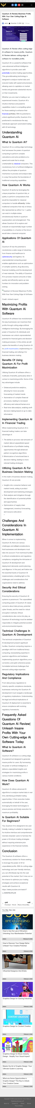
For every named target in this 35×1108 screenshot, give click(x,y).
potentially (6, 73)
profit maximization (12, 349)
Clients (22, 1103)
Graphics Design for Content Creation (17, 1026)
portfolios (9, 114)
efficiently (21, 203)
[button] (31, 5)
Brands (29, 1103)
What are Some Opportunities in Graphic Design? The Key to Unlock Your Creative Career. (16, 1081)
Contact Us (15, 1103)
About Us (6, 1103)
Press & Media (19, 1106)
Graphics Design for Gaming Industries (17, 999)
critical (16, 546)
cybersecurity (7, 257)
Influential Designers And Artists (15, 971)
